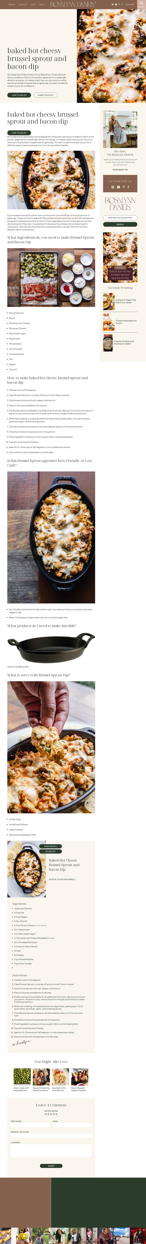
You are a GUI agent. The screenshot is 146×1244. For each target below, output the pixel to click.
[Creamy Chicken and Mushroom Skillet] (108, 342)
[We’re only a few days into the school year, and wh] (57, 1236)
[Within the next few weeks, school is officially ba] (105, 1236)
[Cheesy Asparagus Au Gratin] (109, 322)
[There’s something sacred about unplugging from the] (122, 1236)
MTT (126, 1224)
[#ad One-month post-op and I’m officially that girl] (89, 1236)
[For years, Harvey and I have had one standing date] (8, 1236)
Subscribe (129, 4)
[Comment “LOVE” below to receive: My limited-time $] (73, 1236)
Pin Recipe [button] (50, 851)
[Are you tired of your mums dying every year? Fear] (24, 1236)
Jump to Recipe (19, 95)
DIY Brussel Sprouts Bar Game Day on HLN (58, 218)
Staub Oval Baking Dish (18, 666)
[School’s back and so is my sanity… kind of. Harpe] (40, 1236)
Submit (18, 1212)
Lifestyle (23, 4)
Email (55, 1121)
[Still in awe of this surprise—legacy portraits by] (138, 1236)
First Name (16, 1121)
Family (124, 1204)
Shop (33, 4)
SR (122, 1224)
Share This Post (45, 95)
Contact (103, 1204)
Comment (15, 1142)
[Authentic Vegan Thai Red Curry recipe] (109, 301)
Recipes (12, 4)
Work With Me (105, 1200)
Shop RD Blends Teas (108, 1207)
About (42, 4)
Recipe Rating (51, 1111)
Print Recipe (50, 846)
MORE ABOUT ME (120, 170)
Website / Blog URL (20, 1132)
